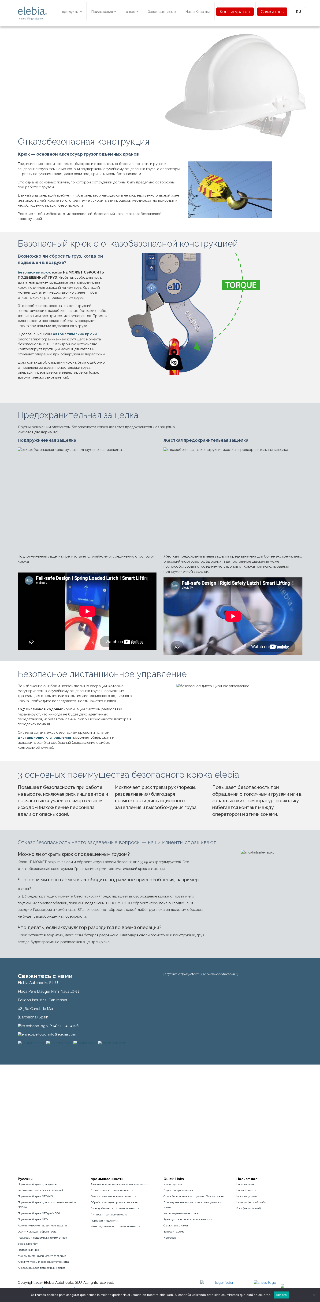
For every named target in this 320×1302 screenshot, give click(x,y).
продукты (70, 12)
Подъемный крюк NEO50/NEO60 (40, 1213)
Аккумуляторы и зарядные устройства (43, 1261)
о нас (131, 12)
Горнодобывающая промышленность (115, 1208)
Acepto (281, 1295)
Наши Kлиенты (198, 12)
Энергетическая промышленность (113, 1196)
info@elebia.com (62, 1034)
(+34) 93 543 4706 (64, 1026)
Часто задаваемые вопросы (181, 1213)
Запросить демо (162, 12)
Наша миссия (245, 1184)
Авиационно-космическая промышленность (120, 1184)
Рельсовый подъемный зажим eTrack (42, 1237)
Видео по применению (179, 1190)
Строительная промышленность (112, 1190)
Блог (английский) (248, 1208)
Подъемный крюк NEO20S (35, 1196)
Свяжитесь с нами (176, 1225)
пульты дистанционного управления (42, 1256)
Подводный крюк (29, 1249)
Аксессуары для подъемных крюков (41, 1267)
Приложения (102, 12)
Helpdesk (170, 1237)
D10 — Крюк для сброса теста (37, 1231)
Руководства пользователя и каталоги (188, 1219)
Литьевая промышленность (109, 1214)
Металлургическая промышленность (115, 1226)
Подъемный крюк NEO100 (35, 1219)
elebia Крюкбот (27, 1243)
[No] (314, 1295)
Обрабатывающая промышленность (114, 1202)
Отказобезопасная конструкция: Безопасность (193, 1196)
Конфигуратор (235, 11)
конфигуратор (173, 1184)
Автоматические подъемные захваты (42, 1225)
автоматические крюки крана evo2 (40, 1190)
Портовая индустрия (104, 1220)
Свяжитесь (272, 11)
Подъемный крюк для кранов (37, 1184)
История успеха (246, 1196)
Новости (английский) (250, 1202)
